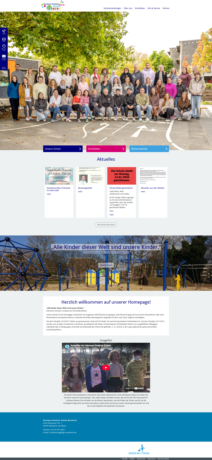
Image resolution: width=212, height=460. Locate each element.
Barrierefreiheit (163, 459)
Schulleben (140, 8)
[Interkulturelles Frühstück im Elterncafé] (59, 176)
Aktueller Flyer (106, 265)
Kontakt (124, 459)
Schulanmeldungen (112, 8)
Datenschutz (141, 459)
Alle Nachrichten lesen (106, 225)
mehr (49, 194)
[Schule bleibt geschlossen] (121, 176)
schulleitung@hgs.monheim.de (63, 432)
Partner (166, 8)
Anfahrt (132, 459)
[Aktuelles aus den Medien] (153, 176)
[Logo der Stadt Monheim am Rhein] (139, 449)
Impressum (152, 459)
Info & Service (154, 8)
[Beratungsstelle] (90, 176)
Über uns (128, 8)
